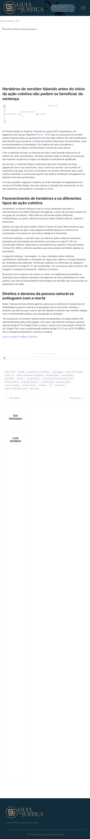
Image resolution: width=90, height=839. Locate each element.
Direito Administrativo (27, 112)
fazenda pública (52, 375)
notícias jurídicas (12, 382)
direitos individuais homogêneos (30, 375)
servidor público (29, 385)
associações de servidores (38, 372)
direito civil (9, 375)
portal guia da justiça (30, 382)
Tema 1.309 (43, 134)
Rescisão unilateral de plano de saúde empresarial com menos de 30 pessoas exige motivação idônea (16, 638)
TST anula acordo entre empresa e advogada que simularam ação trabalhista (15, 578)
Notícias (10, 21)
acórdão (21, 372)
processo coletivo (63, 382)
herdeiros (21, 378)
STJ (17, 21)
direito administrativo (74, 372)
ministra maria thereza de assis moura (57, 378)
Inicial (2, 21)
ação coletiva (10, 372)
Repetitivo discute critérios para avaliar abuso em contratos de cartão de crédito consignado (16, 757)
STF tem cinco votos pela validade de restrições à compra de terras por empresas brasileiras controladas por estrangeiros (17, 694)
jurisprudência (33, 378)
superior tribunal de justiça (16, 388)
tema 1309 (34, 388)
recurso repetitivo (12, 385)
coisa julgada (57, 372)
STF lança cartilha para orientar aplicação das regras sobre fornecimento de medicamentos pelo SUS (18, 472)
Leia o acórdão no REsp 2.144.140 (19, 336)
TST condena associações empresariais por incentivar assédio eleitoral (17, 529)
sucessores (60, 385)
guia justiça (9, 378)
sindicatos (42, 385)
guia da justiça (68, 375)
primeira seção (47, 382)
